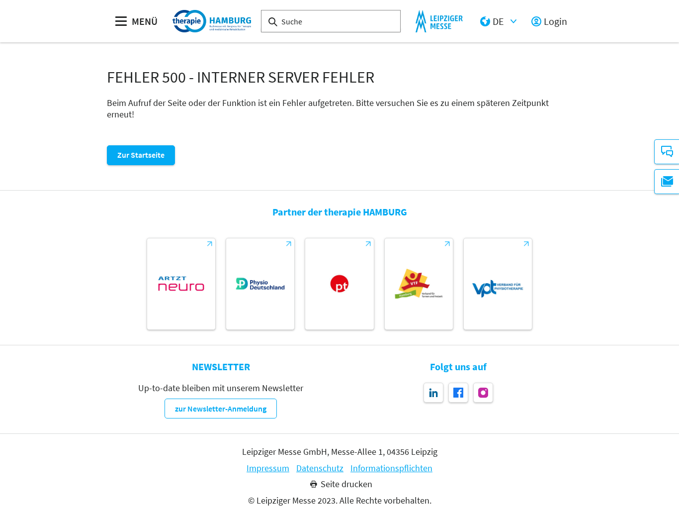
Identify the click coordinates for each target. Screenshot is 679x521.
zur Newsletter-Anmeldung (220, 409)
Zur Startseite (141, 155)
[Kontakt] (666, 151)
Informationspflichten (391, 468)
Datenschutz (319, 468)
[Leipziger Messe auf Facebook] (458, 393)
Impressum (268, 468)
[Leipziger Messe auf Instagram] (483, 393)
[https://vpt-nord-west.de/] (498, 283)
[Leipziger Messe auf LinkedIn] (433, 393)
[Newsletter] (666, 181)
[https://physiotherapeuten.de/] (339, 283)
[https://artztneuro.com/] (181, 283)
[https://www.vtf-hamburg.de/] (419, 283)
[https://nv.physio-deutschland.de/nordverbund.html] (260, 283)
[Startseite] (212, 21)
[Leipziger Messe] (439, 21)
